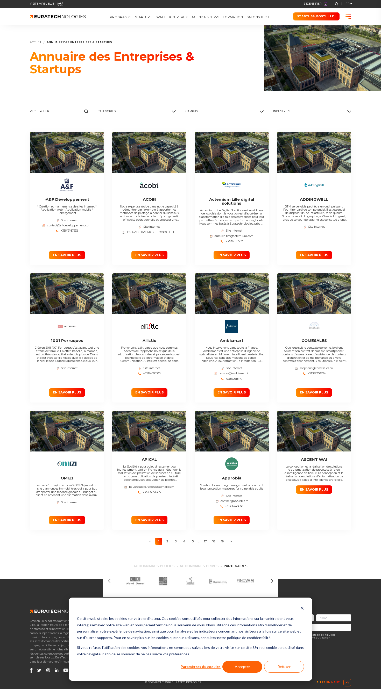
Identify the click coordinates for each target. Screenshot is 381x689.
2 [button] (167, 541)
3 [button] (176, 541)
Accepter (242, 666)
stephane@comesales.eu (316, 368)
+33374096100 (151, 373)
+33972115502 (234, 241)
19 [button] (222, 541)
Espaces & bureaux (171, 17)
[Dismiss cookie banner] (302, 609)
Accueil (36, 42)
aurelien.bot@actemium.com (234, 236)
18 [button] (213, 541)
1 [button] (158, 541)
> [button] (231, 541)
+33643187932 (69, 230)
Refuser (284, 666)
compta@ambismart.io (234, 373)
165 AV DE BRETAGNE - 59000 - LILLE (152, 232)
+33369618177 (234, 379)
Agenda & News (205, 17)
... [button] (199, 541)
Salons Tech (258, 17)
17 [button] (205, 541)
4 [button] (184, 541)
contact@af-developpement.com (69, 225)
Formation (233, 17)
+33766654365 (152, 492)
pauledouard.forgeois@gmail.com (151, 487)
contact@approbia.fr (234, 501)
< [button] (150, 541)
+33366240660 (234, 506)
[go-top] (347, 682)
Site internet (69, 220)
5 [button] (193, 541)
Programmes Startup (130, 17)
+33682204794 (316, 373)
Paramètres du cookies (201, 666)
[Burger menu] (348, 17)
